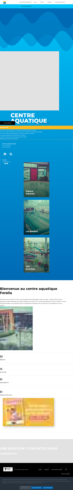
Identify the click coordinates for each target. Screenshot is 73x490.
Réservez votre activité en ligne (9, 138)
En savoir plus (45, 482)
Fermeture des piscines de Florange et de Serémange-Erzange (18, 130)
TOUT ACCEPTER (36, 487)
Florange (46, 469)
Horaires (49, 2)
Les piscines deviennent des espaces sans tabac (13, 137)
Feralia (40, 469)
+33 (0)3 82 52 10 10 (8, 453)
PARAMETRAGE (25, 487)
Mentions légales (65, 473)
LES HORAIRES (8, 123)
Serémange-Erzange (57, 469)
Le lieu (35, 2)
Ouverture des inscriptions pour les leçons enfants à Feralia (17, 133)
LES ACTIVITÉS (23, 123)
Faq (66, 469)
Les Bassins (32, 231)
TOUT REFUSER (48, 487)
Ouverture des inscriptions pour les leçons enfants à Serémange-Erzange (21, 132)
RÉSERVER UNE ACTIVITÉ (42, 123)
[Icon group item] (5, 154)
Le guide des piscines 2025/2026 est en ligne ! (13, 135)
